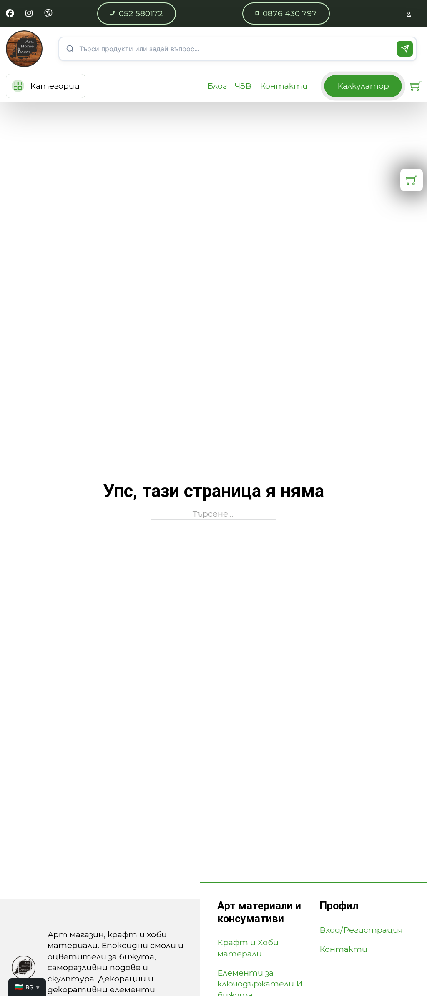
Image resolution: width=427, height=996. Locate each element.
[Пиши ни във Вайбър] (48, 13)
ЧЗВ (243, 86)
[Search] (405, 49)
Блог (217, 86)
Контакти (284, 86)
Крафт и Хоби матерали (248, 947)
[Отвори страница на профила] (409, 13)
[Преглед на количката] (416, 86)
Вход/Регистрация (361, 930)
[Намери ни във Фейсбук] (10, 13)
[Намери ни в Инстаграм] (29, 13)
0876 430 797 (290, 13)
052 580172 (141, 13)
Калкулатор (363, 86)
